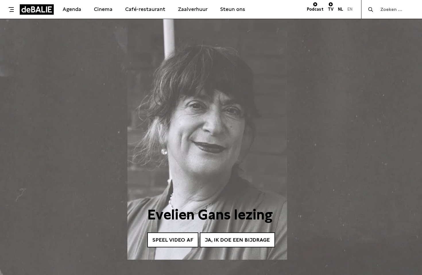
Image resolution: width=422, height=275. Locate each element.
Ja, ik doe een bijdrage (237, 240)
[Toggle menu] (11, 9)
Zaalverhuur (193, 9)
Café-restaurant (145, 9)
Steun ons (232, 9)
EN (350, 9)
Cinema (103, 9)
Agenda (72, 9)
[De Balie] (37, 9)
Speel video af (172, 240)
